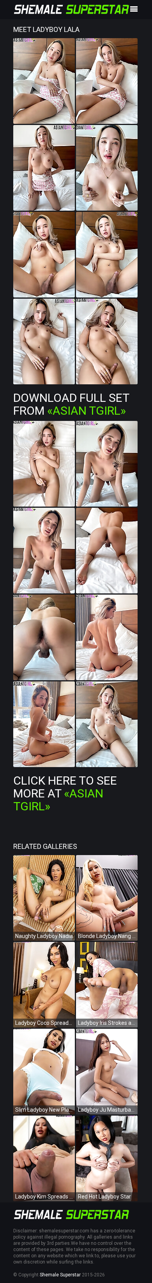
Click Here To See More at (65, 793)
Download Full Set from (71, 404)
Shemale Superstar (60, 1275)
